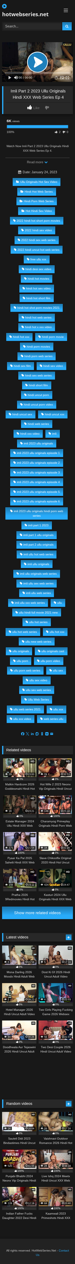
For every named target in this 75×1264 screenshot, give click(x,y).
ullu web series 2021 (27, 709)
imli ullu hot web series (38, 554)
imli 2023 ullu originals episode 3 (38, 472)
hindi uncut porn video (38, 404)
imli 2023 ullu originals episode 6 (38, 501)
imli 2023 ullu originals (38, 443)
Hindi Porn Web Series (39, 201)
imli (54, 433)
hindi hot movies (38, 278)
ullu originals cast (52, 651)
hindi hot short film (38, 298)
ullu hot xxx (57, 631)
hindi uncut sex (22, 414)
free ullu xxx (38, 259)
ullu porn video (50, 661)
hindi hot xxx (21, 336)
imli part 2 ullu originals (38, 544)
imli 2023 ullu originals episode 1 (38, 453)
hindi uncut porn (38, 395)
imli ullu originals (38, 564)
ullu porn (22, 661)
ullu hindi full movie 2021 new (38, 612)
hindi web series (38, 423)
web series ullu (53, 719)
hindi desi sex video (38, 269)
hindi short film (38, 385)
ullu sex (58, 670)
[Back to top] (62, 1252)
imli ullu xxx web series (30, 602)
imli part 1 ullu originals (38, 535)
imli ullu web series (38, 593)
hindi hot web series (38, 317)
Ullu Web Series (38, 699)
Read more (35, 162)
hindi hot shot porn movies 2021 (38, 307)
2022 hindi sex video (38, 230)
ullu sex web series (38, 690)
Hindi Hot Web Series (39, 191)
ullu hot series (38, 622)
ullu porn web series (27, 670)
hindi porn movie (53, 336)
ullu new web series (38, 641)
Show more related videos (37, 913)
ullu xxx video (22, 719)
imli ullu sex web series (38, 583)
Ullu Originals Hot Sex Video (38, 181)
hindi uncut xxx (54, 414)
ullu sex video (38, 680)
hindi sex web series (38, 375)
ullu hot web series (24, 631)
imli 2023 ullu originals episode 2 (38, 462)
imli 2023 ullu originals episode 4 (38, 482)
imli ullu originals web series (38, 573)
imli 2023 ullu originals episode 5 (38, 491)
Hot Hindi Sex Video (39, 211)
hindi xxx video (30, 433)
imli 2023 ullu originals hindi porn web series (38, 513)
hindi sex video (53, 366)
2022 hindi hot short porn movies (38, 220)
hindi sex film (22, 366)
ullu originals (20, 651)
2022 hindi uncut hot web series (38, 249)
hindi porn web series (38, 356)
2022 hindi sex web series (38, 240)
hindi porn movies (38, 346)
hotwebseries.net (25, 14)
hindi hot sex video (38, 288)
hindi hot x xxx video (38, 327)
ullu (59, 602)
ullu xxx (58, 709)
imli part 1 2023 (38, 525)
